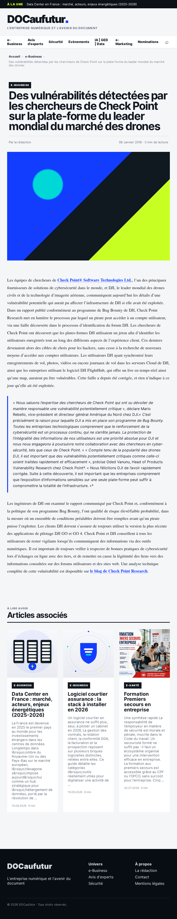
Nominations (148, 42)
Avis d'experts (35, 42)
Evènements (78, 42)
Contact (142, 877)
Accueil (14, 56)
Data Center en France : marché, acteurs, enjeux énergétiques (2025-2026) (82, 4)
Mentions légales (149, 883)
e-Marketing (123, 42)
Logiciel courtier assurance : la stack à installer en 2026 (88, 702)
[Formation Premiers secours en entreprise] (144, 653)
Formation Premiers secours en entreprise (137, 702)
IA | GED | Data (101, 42)
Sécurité (56, 42)
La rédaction (146, 870)
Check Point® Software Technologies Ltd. (94, 280)
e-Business (14, 42)
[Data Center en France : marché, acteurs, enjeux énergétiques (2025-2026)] (32, 653)
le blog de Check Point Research (119, 571)
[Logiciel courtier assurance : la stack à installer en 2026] (88, 653)
